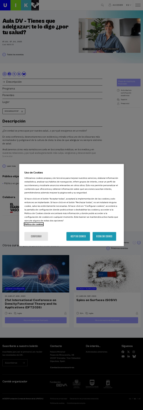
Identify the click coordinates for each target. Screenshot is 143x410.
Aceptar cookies (78, 236)
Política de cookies (33, 224)
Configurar (36, 236)
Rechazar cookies (104, 236)
